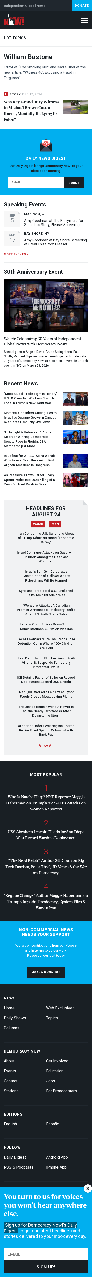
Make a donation (46, 972)
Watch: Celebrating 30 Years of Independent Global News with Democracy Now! (42, 341)
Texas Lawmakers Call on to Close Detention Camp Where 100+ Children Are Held (46, 643)
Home (9, 1008)
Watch (38, 524)
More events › (16, 254)
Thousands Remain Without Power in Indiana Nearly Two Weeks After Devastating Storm (46, 711)
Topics (52, 1018)
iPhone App (56, 1167)
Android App (57, 1157)
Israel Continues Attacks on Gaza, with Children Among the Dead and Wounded (46, 556)
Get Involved (57, 1061)
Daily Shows (15, 1018)
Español (53, 1124)
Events (10, 1071)
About (9, 1061)
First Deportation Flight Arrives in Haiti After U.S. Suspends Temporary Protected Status (46, 662)
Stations (11, 1090)
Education (54, 1071)
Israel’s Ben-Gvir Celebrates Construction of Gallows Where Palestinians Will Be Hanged (46, 576)
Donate (82, 5)
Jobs (50, 1081)
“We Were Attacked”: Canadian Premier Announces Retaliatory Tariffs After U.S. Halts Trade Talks (46, 610)
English (10, 1124)
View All (46, 745)
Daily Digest (15, 1157)
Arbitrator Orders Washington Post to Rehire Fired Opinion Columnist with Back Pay (46, 730)
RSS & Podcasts (18, 1167)
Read (55, 524)
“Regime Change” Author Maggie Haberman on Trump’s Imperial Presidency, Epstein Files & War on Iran (46, 901)
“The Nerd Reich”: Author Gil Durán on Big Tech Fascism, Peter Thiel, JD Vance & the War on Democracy (46, 866)
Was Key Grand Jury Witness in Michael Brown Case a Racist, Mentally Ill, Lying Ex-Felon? (31, 110)
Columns (11, 1027)
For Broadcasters (61, 1090)
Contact (10, 1081)
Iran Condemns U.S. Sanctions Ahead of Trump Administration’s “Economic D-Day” (46, 538)
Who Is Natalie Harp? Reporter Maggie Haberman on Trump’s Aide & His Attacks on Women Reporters (46, 802)
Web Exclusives (60, 1008)
